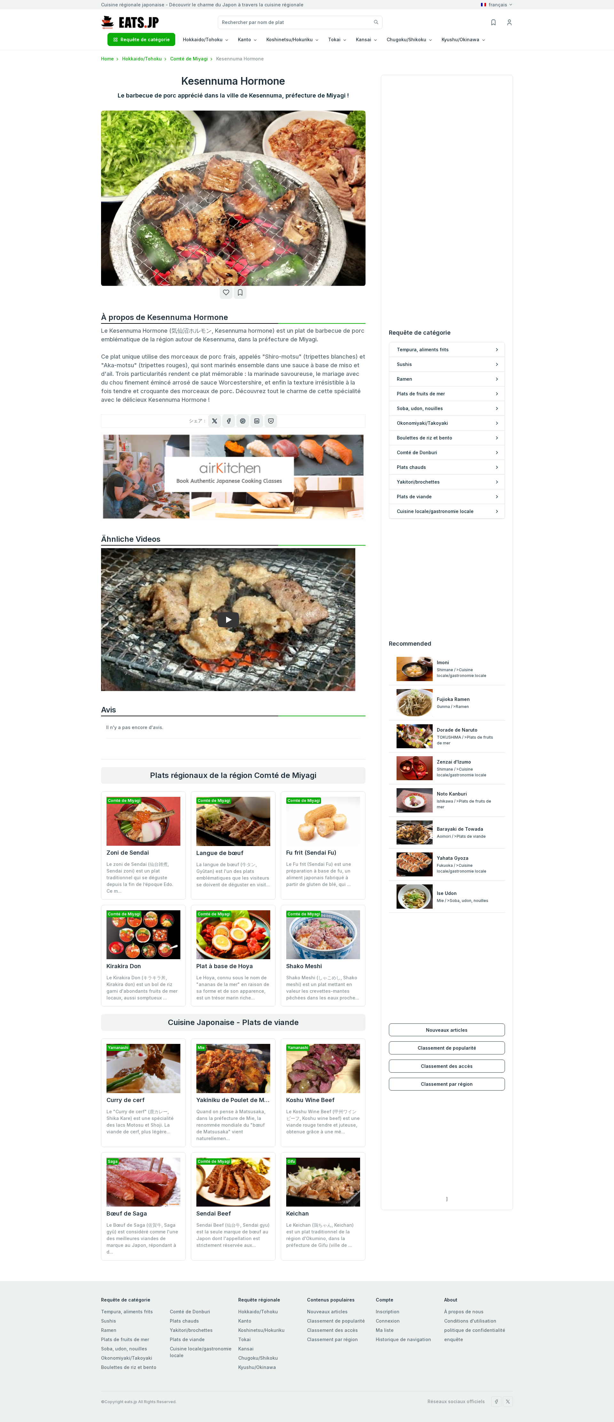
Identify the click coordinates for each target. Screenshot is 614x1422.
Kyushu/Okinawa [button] (460, 39)
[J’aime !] (226, 292)
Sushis (108, 1321)
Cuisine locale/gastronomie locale (201, 1352)
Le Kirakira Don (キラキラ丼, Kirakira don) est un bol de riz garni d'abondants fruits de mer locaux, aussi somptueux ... (141, 987)
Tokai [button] (334, 39)
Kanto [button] (244, 39)
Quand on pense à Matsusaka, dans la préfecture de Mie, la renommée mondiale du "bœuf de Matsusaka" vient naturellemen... (230, 1125)
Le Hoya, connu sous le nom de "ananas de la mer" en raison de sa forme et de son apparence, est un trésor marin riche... (232, 987)
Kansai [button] (363, 39)
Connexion (388, 1321)
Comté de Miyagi (189, 58)
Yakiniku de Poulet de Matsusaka (243, 1100)
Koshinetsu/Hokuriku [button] (289, 39)
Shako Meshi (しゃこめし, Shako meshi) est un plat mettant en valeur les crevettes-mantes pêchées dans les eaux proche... (322, 987)
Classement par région (447, 1084)
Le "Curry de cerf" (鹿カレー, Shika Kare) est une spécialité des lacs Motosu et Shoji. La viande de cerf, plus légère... (140, 1121)
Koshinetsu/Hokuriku (261, 1330)
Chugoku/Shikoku (258, 1358)
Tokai (244, 1339)
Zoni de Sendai (127, 852)
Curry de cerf (125, 1100)
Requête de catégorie (145, 39)
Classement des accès (447, 1066)
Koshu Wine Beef (310, 1100)
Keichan (297, 1213)
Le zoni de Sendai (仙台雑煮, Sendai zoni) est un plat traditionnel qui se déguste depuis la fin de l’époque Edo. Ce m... (139, 877)
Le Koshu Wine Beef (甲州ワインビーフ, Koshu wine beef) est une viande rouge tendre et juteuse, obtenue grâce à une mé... (323, 1121)
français (498, 4)
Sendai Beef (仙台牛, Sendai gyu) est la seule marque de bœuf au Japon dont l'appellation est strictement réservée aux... (233, 1235)
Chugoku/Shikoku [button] (406, 39)
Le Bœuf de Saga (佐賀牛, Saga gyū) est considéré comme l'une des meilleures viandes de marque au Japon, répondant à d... (142, 1238)
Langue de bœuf (219, 853)
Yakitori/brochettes (191, 1330)
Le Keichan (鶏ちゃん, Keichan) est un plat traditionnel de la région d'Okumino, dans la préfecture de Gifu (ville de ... (320, 1235)
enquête (453, 1339)
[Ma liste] (240, 292)
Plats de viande (187, 1339)
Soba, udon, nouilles (124, 1348)
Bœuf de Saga (126, 1213)
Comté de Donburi (190, 1311)
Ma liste (385, 1330)
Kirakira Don (123, 966)
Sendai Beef (213, 1213)
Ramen (108, 1330)
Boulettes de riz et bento (128, 1367)
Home (108, 58)
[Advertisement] (447, 579)
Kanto (244, 1321)
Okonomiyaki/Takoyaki (126, 1358)
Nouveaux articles (447, 1030)
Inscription (387, 1311)
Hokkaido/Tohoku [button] (203, 39)
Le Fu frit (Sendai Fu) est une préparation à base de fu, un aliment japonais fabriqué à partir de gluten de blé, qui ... (318, 874)
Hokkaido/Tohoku (142, 58)
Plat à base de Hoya (224, 966)
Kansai (246, 1348)
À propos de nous (464, 1311)
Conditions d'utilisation (470, 1321)
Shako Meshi (304, 966)
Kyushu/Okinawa (257, 1367)
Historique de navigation (403, 1339)
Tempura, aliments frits (127, 1311)
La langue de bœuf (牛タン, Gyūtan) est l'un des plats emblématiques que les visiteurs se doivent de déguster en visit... (233, 874)
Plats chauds (184, 1321)
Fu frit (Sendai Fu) (311, 852)
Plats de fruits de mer (125, 1339)
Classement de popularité (447, 1048)
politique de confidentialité (474, 1330)
